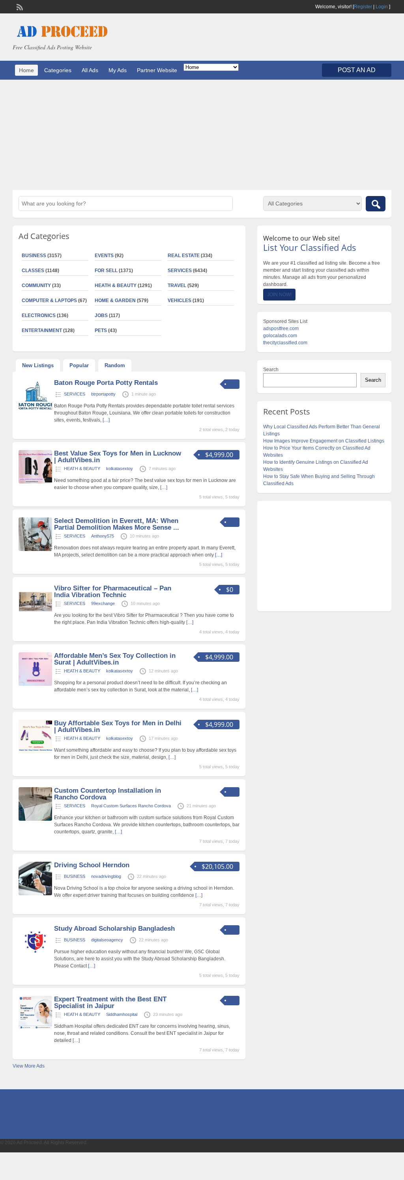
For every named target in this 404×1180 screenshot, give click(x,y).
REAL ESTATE (184, 255)
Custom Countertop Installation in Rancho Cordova (107, 794)
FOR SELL (106, 270)
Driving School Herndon (91, 865)
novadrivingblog (106, 876)
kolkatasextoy (119, 468)
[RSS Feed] (19, 6)
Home (26, 70)
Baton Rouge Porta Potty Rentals (106, 382)
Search (271, 369)
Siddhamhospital (121, 1014)
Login (382, 6)
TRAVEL (177, 285)
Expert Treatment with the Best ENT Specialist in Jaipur (110, 1002)
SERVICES (180, 270)
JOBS (101, 315)
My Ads (117, 70)
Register (363, 6)
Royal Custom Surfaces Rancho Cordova (131, 805)
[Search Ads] (375, 203)
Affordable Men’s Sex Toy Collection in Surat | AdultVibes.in (115, 659)
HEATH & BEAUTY (116, 285)
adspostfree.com (281, 328)
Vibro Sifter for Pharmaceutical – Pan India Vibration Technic (112, 591)
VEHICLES (179, 300)
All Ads (90, 70)
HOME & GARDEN (115, 300)
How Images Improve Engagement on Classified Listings (323, 441)
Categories (57, 70)
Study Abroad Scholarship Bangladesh (114, 928)
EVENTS (104, 255)
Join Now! (279, 294)
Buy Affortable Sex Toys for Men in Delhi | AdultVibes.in (117, 726)
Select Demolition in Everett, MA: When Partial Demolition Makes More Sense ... (116, 524)
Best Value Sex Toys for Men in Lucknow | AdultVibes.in (117, 457)
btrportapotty (103, 394)
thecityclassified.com (285, 342)
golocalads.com (280, 335)
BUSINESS (74, 876)
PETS (101, 330)
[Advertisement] (202, 135)
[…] (106, 420)
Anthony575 (102, 536)
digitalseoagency (107, 939)
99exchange (103, 603)
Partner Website (157, 70)
